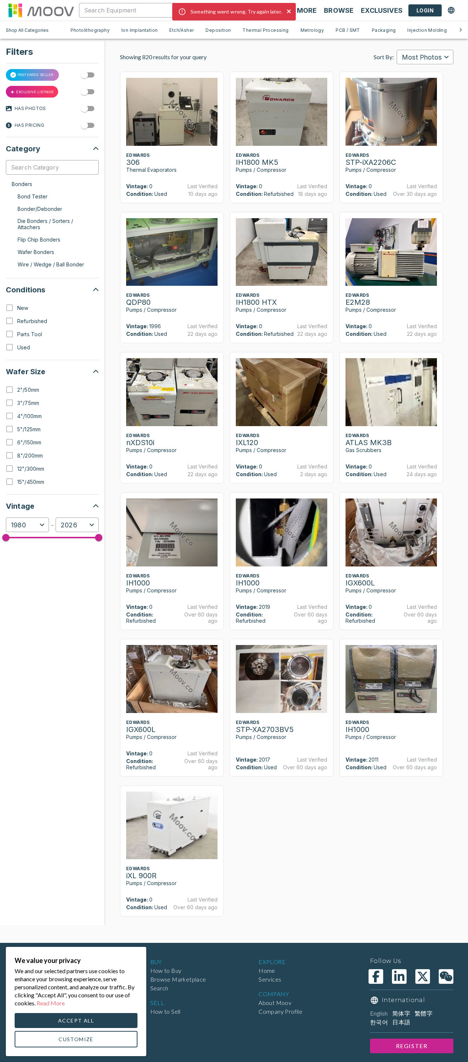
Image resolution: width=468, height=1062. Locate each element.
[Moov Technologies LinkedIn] (399, 976)
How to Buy (166, 970)
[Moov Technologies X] (422, 976)
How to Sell (165, 1011)
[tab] (90, 30)
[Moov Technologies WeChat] (446, 976)
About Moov (274, 1002)
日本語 (401, 1022)
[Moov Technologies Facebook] (376, 976)
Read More (51, 1003)
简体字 (401, 1013)
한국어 (379, 1022)
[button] (52, 148)
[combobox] (166, 10)
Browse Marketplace (178, 979)
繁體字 (424, 1013)
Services (269, 979)
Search (159, 988)
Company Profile (280, 1011)
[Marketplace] (41, 10)
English (379, 1013)
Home (266, 970)
